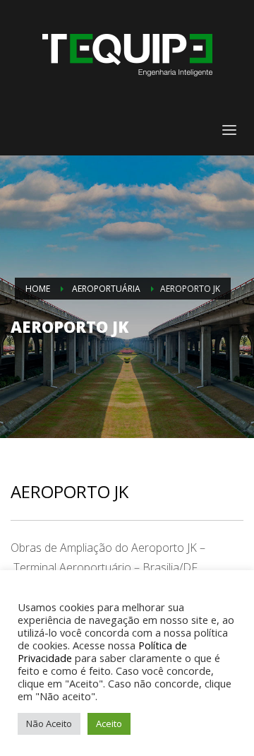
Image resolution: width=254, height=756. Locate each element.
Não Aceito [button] (49, 723)
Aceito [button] (109, 723)
